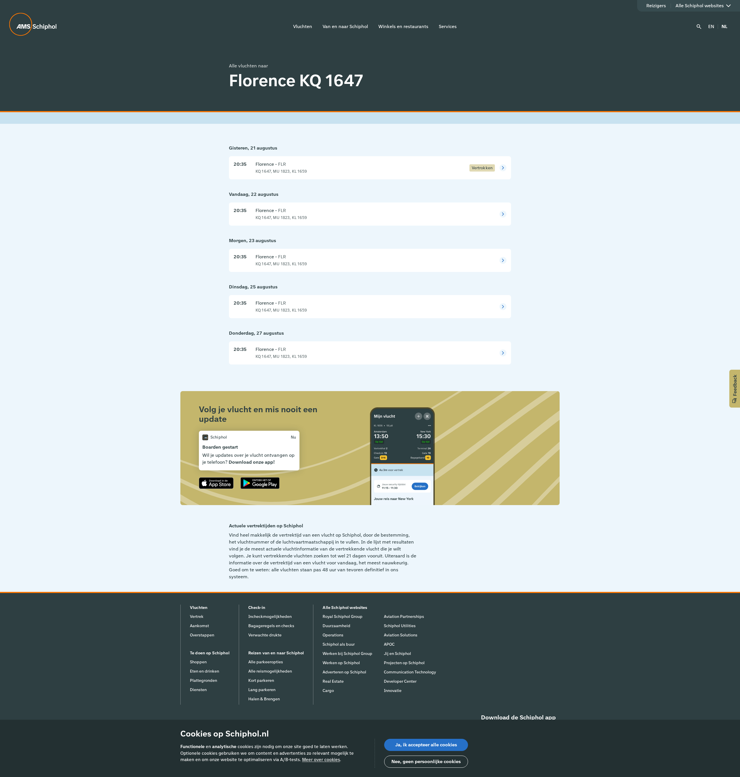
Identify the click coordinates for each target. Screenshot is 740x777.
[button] (734, 389)
